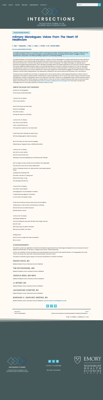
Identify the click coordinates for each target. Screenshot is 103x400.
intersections (51, 19)
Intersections (17, 367)
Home (4, 5)
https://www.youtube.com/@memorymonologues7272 (53, 81)
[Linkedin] (55, 306)
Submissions (33, 5)
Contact (43, 5)
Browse (24, 5)
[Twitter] (47, 306)
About (10, 5)
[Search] (99, 4)
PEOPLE (17, 5)
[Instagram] (51, 306)
